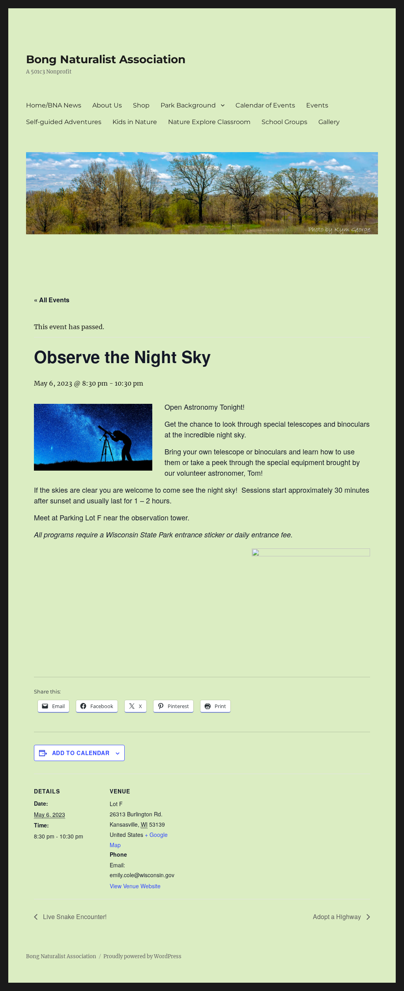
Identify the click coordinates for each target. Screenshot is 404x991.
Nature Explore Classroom (209, 122)
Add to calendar (81, 753)
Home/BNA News (53, 105)
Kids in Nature (134, 122)
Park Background (188, 105)
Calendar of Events (265, 105)
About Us (107, 105)
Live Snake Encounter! (74, 916)
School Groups (284, 122)
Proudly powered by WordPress (142, 956)
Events (317, 105)
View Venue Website (135, 886)
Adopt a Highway (338, 916)
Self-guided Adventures (63, 122)
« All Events (51, 299)
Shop (141, 105)
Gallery (329, 122)
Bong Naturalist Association (105, 59)
